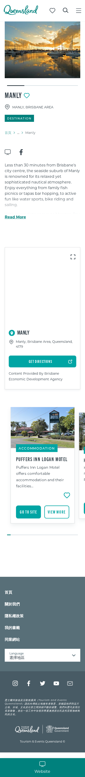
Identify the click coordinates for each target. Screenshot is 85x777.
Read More (15, 217)
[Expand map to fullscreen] (73, 257)
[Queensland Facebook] (29, 683)
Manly (13, 95)
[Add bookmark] (26, 96)
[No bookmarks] (52, 10)
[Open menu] (78, 10)
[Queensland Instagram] (15, 683)
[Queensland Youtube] (56, 683)
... (18, 133)
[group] (42, 471)
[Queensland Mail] (70, 683)
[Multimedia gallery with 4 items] (42, 53)
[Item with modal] (42, 49)
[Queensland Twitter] (42, 683)
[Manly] (42, 49)
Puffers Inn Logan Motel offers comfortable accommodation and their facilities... (40, 476)
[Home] (21, 13)
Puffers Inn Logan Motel (42, 459)
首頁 (8, 132)
